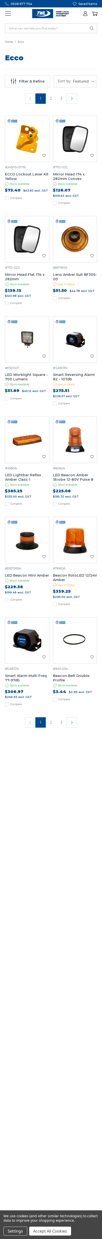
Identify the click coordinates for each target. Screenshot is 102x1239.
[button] (85, 13)
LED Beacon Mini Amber (27, 575)
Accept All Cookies (50, 1231)
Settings (15, 1231)
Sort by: (65, 81)
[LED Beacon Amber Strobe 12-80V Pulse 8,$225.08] (75, 440)
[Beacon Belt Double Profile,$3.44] (75, 640)
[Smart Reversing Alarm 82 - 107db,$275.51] (75, 339)
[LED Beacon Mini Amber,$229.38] (27, 540)
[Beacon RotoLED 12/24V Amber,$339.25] (75, 540)
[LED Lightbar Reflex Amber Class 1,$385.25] (27, 440)
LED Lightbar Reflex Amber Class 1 (23, 477)
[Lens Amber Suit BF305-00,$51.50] (75, 239)
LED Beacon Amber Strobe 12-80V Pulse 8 (73, 477)
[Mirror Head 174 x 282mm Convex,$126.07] (75, 139)
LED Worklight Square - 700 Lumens (26, 376)
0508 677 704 (21, 4)
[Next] (72, 99)
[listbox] (84, 81)
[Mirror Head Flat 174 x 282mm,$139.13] (27, 239)
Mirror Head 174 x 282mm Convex (69, 176)
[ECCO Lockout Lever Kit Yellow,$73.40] (27, 139)
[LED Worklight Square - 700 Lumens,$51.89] (27, 339)
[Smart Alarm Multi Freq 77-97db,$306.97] (27, 640)
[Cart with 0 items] (94, 13)
